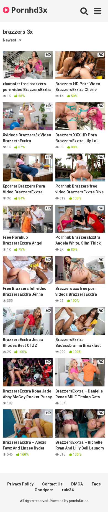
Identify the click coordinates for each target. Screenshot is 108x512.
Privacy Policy (20, 484)
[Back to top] (97, 500)
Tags (96, 484)
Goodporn (44, 490)
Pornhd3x (28, 9)
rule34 (68, 490)
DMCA (77, 484)
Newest (9, 40)
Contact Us (52, 484)
